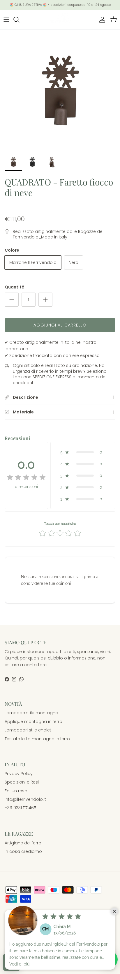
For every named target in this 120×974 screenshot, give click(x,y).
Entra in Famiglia (60, 518)
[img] (61, 916)
